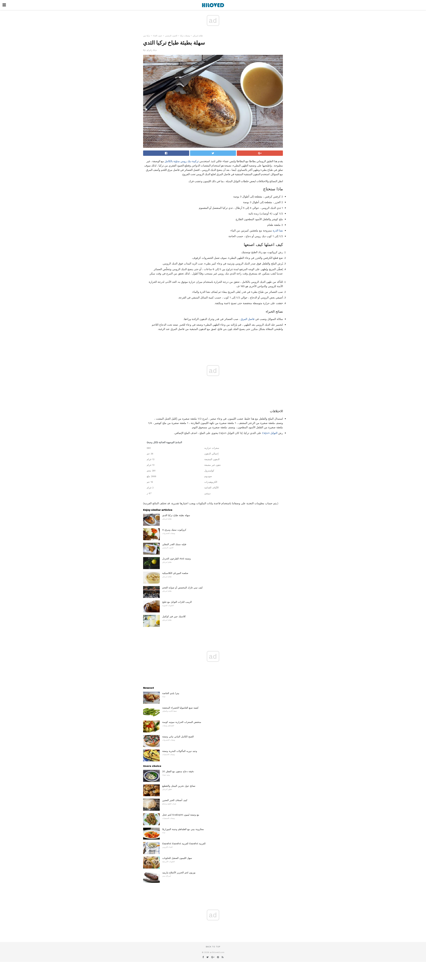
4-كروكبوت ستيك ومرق (174, 529)
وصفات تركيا (185, 36)
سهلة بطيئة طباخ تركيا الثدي (176, 515)
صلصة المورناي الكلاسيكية (175, 573)
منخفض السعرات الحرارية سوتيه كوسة (181, 722)
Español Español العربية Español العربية (184, 843)
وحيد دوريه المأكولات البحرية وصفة (179, 751)
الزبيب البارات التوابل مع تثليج (177, 602)
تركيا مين (146, 36)
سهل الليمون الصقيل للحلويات (177, 858)
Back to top (213, 947)
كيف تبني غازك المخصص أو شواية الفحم (182, 587)
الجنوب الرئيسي (171, 36)
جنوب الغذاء (157, 36)
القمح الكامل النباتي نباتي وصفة (178, 736)
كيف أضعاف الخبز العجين (174, 800)
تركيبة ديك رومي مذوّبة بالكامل (182, 161)
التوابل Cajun (269, 433)
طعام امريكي (198, 36)
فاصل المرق (247, 319)
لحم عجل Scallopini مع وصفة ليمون (180, 814)
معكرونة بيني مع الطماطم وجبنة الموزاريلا (183, 829)
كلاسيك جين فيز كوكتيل (174, 616)
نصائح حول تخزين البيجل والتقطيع (178, 786)
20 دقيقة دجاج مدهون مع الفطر (178, 771)
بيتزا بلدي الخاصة (170, 693)
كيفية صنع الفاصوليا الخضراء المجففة (180, 707)
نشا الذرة (278, 230)
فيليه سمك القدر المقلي (174, 544)
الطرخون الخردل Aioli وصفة (176, 558)
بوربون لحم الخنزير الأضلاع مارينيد (179, 872)
